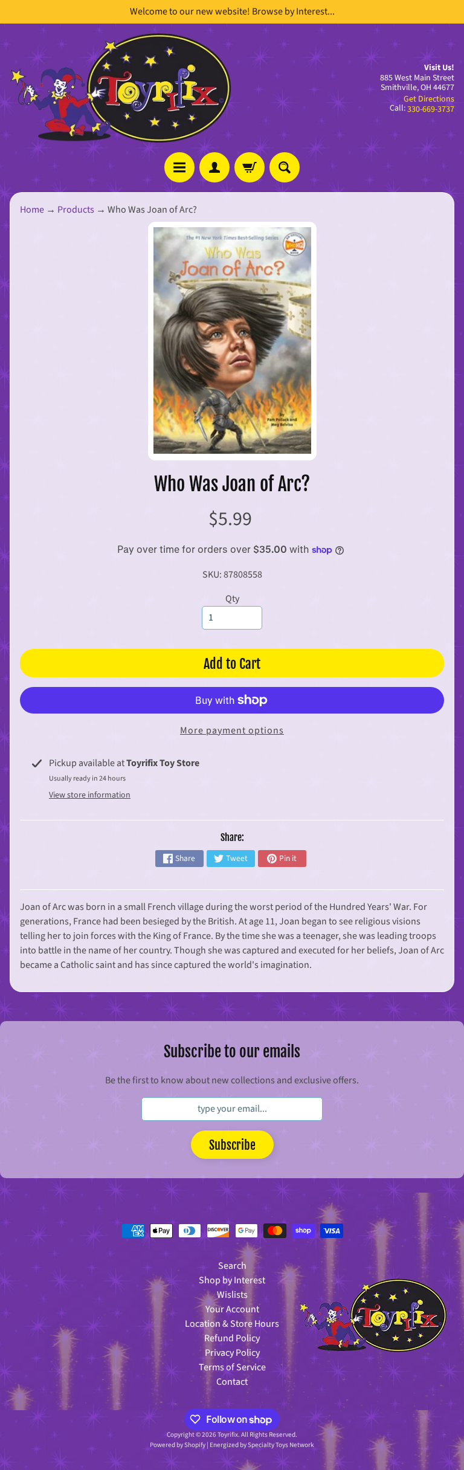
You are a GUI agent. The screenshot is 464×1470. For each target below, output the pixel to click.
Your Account (232, 1309)
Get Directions (429, 99)
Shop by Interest (232, 1280)
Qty (232, 598)
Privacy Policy (232, 1352)
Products (75, 209)
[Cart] (249, 167)
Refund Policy (232, 1338)
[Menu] (179, 167)
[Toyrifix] (121, 88)
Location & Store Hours (232, 1323)
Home (32, 209)
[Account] (214, 167)
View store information (89, 795)
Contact (232, 1381)
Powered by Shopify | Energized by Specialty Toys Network (232, 1444)
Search (232, 1265)
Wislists (232, 1294)
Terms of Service (232, 1367)
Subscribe (232, 1145)
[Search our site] (284, 167)
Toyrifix (228, 1434)
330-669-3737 (430, 109)
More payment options (232, 730)
